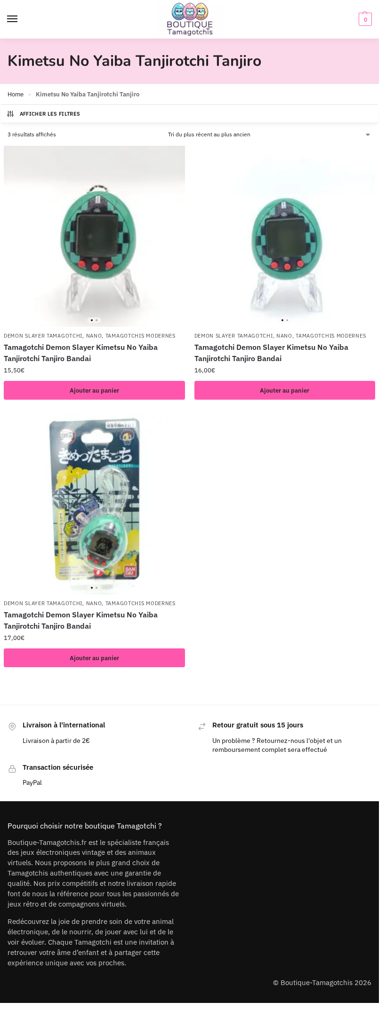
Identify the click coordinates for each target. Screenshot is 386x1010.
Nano (94, 335)
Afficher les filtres (50, 113)
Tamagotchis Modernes (140, 335)
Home (16, 94)
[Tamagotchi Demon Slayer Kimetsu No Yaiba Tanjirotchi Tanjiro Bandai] (94, 236)
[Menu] (21, 19)
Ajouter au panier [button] (94, 390)
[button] (364, 19)
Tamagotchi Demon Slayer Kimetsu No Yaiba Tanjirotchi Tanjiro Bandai (81, 352)
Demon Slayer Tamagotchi (43, 335)
